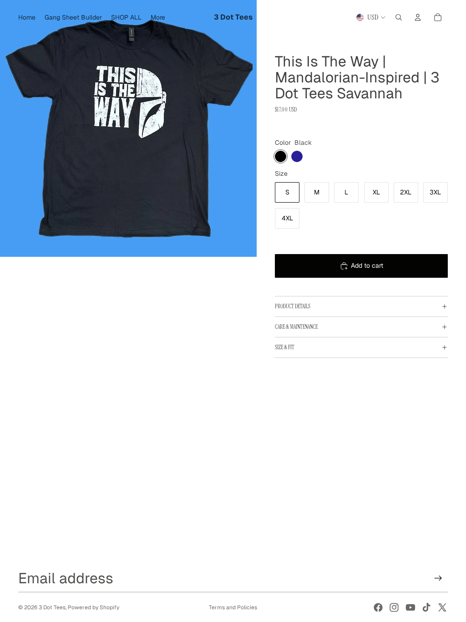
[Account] (418, 17)
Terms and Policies (233, 607)
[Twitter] (442, 607)
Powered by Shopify (93, 607)
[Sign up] (438, 578)
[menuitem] (158, 17)
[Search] (399, 17)
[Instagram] (394, 607)
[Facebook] (378, 607)
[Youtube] (410, 607)
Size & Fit (284, 347)
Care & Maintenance (296, 327)
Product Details (292, 306)
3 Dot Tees (52, 607)
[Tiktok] (426, 607)
